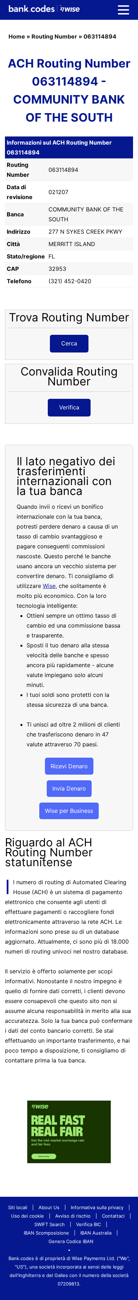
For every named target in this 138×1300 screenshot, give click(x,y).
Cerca (69, 343)
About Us (49, 1207)
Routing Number (54, 36)
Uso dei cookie (27, 1216)
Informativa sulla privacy (97, 1207)
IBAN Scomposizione (46, 1233)
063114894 (100, 36)
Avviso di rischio (73, 1216)
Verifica (69, 407)
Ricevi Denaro (69, 766)
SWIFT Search (49, 1224)
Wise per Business (69, 810)
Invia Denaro (69, 788)
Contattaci (113, 1216)
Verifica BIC (88, 1224)
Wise (49, 585)
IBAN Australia (95, 1233)
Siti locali (17, 1207)
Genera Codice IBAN (70, 1241)
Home (16, 36)
